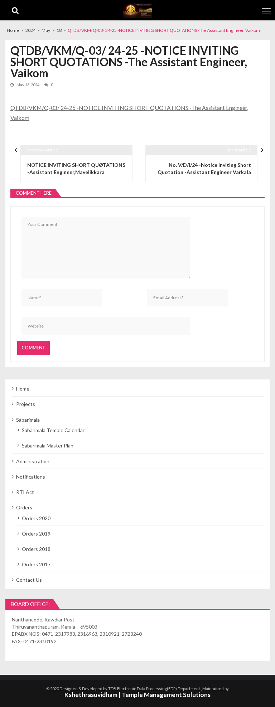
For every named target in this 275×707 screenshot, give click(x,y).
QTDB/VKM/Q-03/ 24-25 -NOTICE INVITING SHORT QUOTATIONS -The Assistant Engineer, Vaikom (129, 112)
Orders (24, 507)
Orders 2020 (36, 518)
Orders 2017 (36, 564)
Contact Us (29, 580)
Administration (32, 461)
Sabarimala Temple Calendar (53, 430)
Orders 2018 (36, 549)
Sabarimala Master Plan (47, 445)
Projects (25, 404)
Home (22, 389)
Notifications (30, 477)
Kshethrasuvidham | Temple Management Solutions (137, 694)
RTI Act (25, 492)
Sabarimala (28, 420)
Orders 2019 (36, 534)
